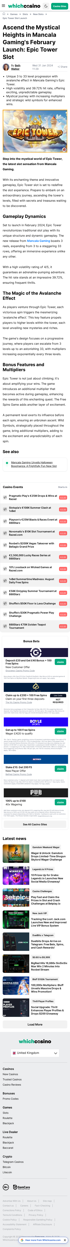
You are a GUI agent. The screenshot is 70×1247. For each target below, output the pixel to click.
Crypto (7, 1156)
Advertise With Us (11, 1201)
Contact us (8, 1205)
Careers (24, 1205)
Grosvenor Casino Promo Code (20, 670)
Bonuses (9, 1093)
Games (7, 1107)
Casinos (8, 1069)
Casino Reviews (12, 1084)
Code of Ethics (35, 1210)
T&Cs (49, 678)
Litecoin (7, 1172)
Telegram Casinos (13, 1161)
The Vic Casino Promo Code (19, 702)
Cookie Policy (10, 1219)
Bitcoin (7, 1167)
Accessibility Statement (14, 1224)
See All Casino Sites (35, 824)
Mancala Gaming (39, 241)
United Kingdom (28, 1053)
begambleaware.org (45, 816)
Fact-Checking (42, 1205)
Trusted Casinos (12, 1079)
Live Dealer (10, 1132)
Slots (5, 1112)
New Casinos (10, 1074)
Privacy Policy (36, 1215)
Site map (47, 1201)
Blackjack (8, 1123)
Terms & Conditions (12, 1215)
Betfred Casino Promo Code (19, 774)
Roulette (7, 1117)
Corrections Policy (12, 1210)
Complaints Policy (12, 1229)
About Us (31, 1201)
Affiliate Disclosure (42, 1224)
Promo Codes (10, 1098)
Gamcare (40, 1236)
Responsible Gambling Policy (37, 1219)
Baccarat (8, 1147)
